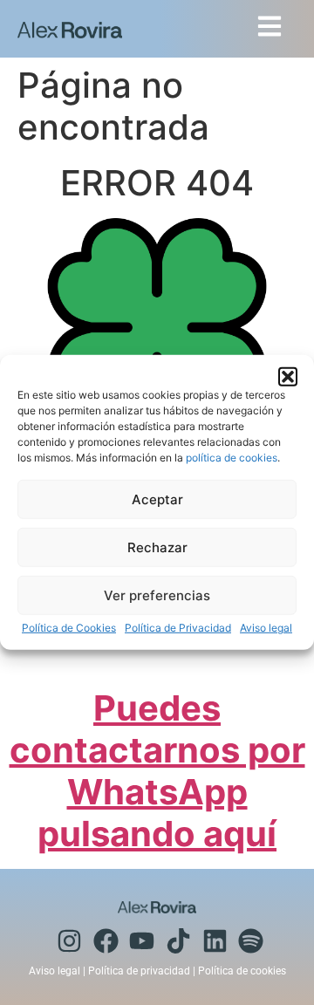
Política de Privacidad (178, 627)
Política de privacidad (139, 971)
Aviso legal (266, 627)
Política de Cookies (69, 627)
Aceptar (157, 499)
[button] (288, 377)
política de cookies (231, 457)
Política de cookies (242, 971)
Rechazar (157, 547)
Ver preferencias (157, 595)
